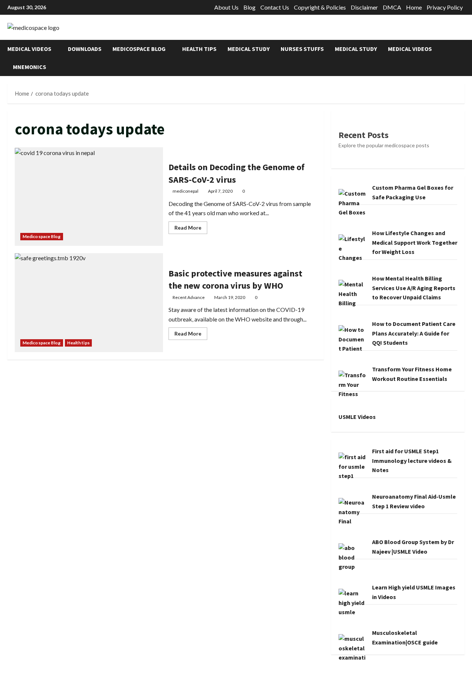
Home (414, 7)
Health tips (199, 48)
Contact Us (274, 7)
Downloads (84, 48)
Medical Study (249, 48)
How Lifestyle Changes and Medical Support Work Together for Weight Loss (414, 242)
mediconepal (185, 191)
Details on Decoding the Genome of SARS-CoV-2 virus (89, 196)
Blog (249, 7)
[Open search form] (462, 58)
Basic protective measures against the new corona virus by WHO (89, 302)
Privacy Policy (445, 7)
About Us (226, 7)
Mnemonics (29, 66)
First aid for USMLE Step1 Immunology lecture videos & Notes (412, 460)
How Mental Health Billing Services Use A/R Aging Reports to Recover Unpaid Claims (413, 288)
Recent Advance (189, 297)
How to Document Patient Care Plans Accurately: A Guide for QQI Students (413, 333)
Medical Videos (29, 48)
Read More (190, 229)
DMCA (392, 7)
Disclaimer (364, 7)
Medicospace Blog (139, 48)
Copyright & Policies (320, 7)
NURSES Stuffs (302, 48)
